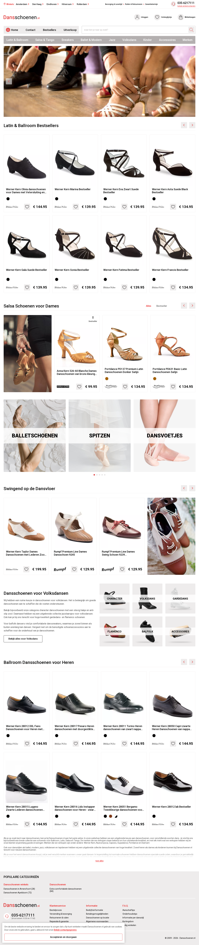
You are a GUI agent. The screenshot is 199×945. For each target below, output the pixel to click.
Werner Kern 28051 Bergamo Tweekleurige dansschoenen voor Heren (123, 808)
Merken (187, 40)
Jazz (112, 40)
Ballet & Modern (91, 40)
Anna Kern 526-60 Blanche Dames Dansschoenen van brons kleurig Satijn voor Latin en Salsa (77, 372)
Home (14, 29)
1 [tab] (94, 475)
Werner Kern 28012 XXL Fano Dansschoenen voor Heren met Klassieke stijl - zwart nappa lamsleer (24, 728)
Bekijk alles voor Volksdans (23, 638)
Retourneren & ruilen (59, 917)
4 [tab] (102, 475)
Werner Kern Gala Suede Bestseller (26, 269)
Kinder (147, 40)
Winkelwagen (190, 17)
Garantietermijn (151, 4)
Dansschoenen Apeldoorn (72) (18, 892)
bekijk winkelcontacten (186, 6)
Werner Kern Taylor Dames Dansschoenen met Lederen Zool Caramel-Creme (25, 553)
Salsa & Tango (44, 40)
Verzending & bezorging (61, 914)
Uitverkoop (70, 29)
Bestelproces (56, 910)
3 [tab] (99, 475)
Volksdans (129, 40)
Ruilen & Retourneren (133, 4)
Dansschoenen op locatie (97, 917)
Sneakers (67, 40)
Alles (148, 306)
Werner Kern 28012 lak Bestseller (171, 806)
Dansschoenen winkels (16, 884)
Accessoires (167, 40)
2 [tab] (97, 475)
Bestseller (161, 306)
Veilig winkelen (129, 925)
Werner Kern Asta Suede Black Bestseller (170, 191)
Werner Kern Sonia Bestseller (72, 269)
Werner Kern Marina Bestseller (73, 189)
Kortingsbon (128, 921)
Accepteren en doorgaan (63, 937)
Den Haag (37, 4)
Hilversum (67, 4)
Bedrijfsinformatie (94, 910)
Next (190, 81)
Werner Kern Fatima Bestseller (121, 269)
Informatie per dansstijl (133, 917)
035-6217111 (185, 3)
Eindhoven (52, 4)
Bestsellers (49, 29)
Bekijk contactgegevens (65, 930)
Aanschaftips (129, 910)
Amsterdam (21, 4)
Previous (9, 81)
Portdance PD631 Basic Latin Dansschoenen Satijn (170, 370)
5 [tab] (104, 475)
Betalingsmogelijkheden (97, 914)
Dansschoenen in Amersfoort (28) (19, 889)
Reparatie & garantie (59, 921)
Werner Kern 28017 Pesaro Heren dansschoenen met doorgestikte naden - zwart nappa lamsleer (74, 728)
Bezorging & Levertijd (113, 4)
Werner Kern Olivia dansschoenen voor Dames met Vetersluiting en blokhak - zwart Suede (26, 191)
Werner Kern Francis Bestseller (170, 269)
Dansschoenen (58, 884)
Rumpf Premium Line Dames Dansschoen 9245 (70, 553)
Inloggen (144, 17)
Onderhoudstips (130, 914)
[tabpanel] (34, 435)
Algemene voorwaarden (97, 921)
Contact (30, 29)
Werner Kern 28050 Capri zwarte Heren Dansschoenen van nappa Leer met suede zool (171, 728)
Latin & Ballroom (17, 40)
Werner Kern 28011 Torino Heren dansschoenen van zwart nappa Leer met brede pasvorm (122, 728)
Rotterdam (82, 4)
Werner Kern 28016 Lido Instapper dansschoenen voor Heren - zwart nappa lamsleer (75, 808)
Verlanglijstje (166, 17)
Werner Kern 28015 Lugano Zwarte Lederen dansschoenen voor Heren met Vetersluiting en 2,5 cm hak (25, 808)
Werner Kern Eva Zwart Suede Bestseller (121, 191)
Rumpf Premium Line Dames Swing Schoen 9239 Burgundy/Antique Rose (118, 553)
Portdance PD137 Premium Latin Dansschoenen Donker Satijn (124, 370)
